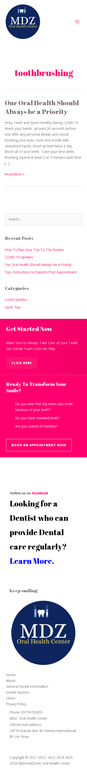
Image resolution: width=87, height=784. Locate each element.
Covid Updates (16, 299)
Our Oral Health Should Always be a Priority (42, 107)
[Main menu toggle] (77, 22)
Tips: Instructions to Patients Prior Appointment (41, 272)
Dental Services (17, 692)
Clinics (10, 698)
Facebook (40, 493)
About (10, 680)
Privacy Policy (16, 704)
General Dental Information (27, 686)
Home (10, 674)
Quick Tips (13, 307)
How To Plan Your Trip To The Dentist (34, 249)
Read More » (14, 173)
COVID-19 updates (19, 257)
